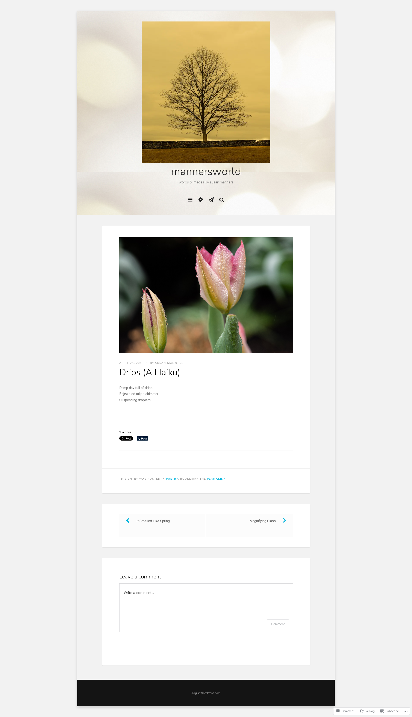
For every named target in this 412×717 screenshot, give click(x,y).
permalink (216, 478)
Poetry (172, 478)
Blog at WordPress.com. (206, 693)
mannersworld (206, 171)
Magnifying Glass (263, 521)
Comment (278, 624)
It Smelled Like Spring (153, 521)
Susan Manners (169, 363)
